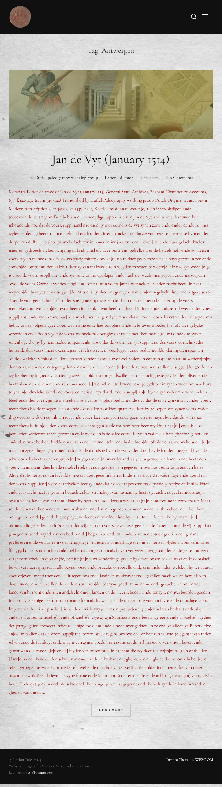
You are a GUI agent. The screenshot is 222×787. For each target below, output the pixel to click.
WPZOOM (204, 759)
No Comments (179, 177)
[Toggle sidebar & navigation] (207, 16)
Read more (115, 708)
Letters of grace (119, 177)
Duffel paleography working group (66, 177)
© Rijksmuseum (40, 772)
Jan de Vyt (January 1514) (110, 159)
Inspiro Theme (178, 759)
